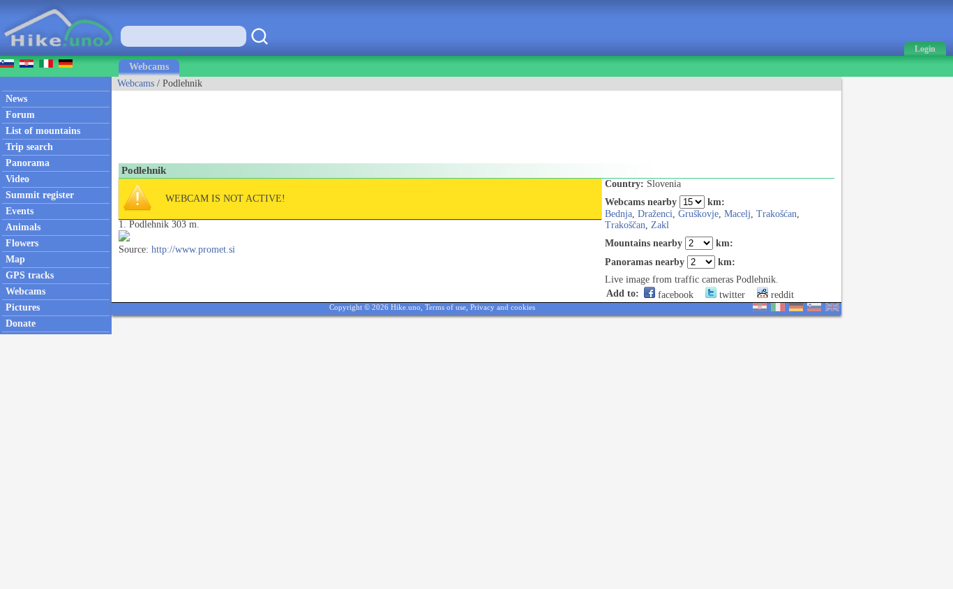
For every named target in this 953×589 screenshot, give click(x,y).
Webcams (149, 66)
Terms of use (445, 307)
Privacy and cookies (502, 307)
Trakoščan (625, 225)
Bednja (618, 214)
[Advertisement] (366, 122)
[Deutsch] (796, 308)
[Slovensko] (814, 308)
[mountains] (59, 52)
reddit (781, 295)
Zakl (660, 225)
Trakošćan (776, 214)
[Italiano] (778, 308)
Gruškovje (698, 214)
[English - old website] (832, 308)
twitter (730, 295)
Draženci (655, 214)
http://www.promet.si (193, 249)
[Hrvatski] (760, 308)
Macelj (737, 214)
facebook (674, 295)
